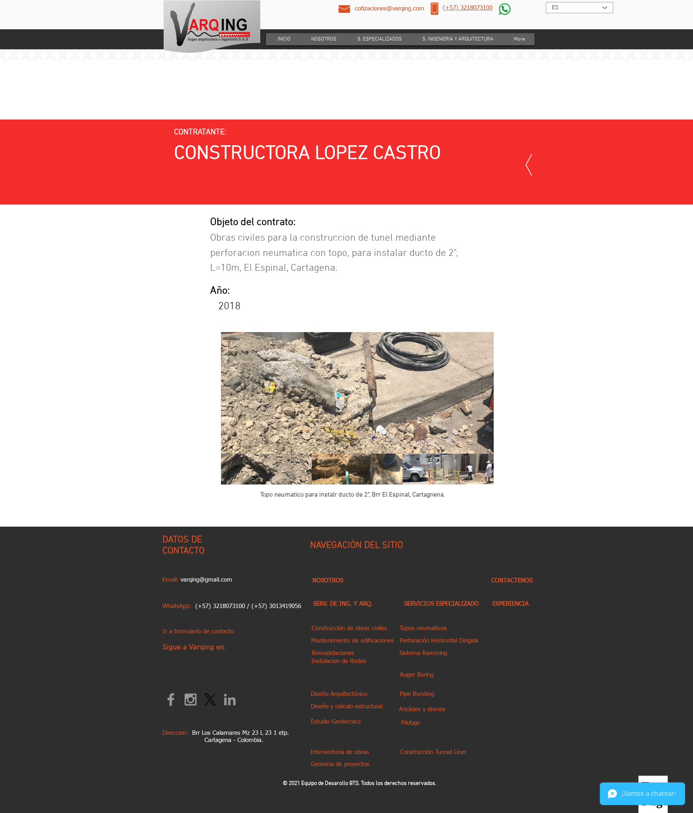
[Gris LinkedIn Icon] (229, 699)
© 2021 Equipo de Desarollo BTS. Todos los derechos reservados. (359, 783)
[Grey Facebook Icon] (170, 699)
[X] (210, 699)
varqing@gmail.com (206, 580)
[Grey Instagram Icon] (190, 699)
